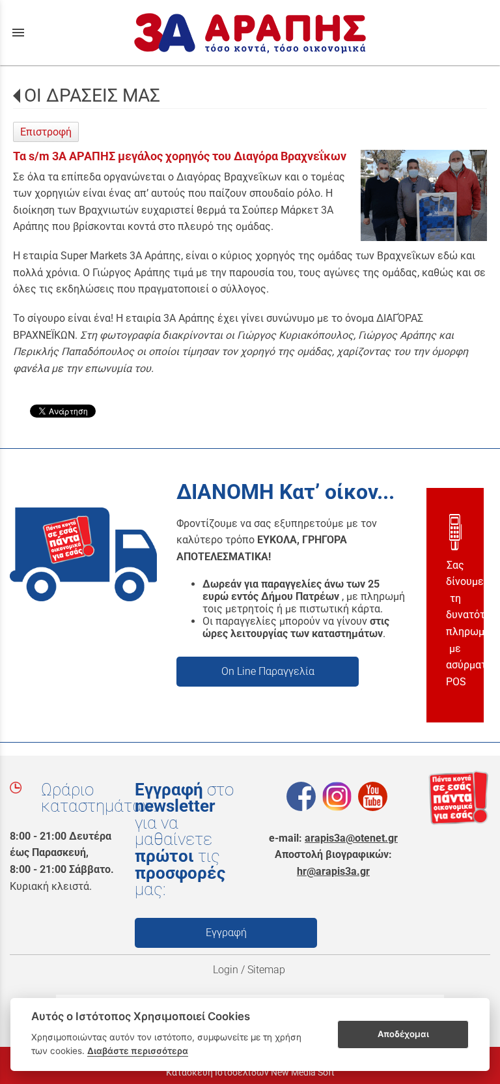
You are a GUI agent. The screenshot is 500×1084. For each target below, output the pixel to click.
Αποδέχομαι (403, 1034)
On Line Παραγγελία (267, 671)
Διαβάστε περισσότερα (137, 1051)
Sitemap (267, 969)
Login (225, 969)
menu (18, 32)
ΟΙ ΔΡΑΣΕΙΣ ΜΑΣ (92, 95)
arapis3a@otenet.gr (351, 838)
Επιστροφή (46, 132)
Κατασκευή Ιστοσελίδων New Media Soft (250, 1072)
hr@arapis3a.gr (333, 871)
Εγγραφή (226, 932)
